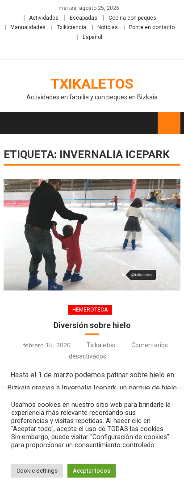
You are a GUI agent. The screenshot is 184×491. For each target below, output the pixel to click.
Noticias (107, 27)
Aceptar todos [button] (91, 470)
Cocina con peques (132, 18)
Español (92, 37)
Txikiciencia (71, 27)
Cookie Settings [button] (37, 470)
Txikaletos (92, 83)
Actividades (44, 18)
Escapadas (83, 18)
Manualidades (28, 27)
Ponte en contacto (152, 27)
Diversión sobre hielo (92, 325)
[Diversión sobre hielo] (92, 234)
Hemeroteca (90, 310)
